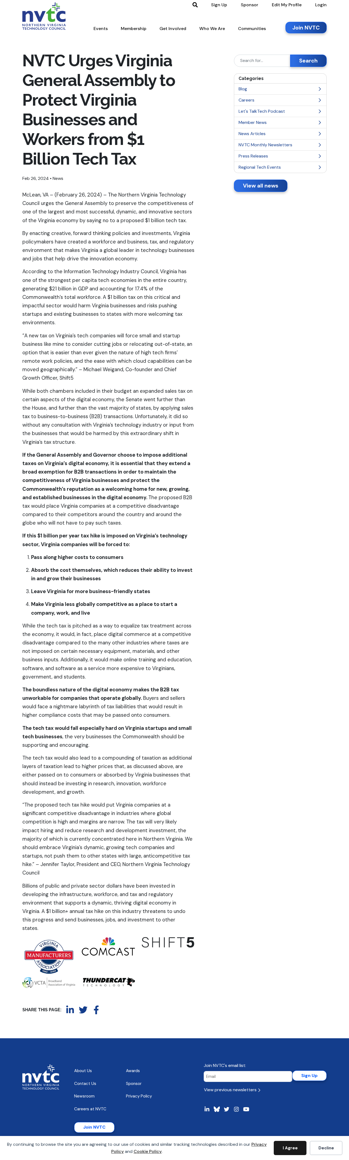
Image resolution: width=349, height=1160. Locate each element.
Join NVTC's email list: (225, 1065)
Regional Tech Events (260, 167)
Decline (326, 1148)
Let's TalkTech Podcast (262, 111)
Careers (246, 100)
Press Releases (253, 156)
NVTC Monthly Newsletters (265, 145)
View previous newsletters (231, 1090)
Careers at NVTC (90, 1109)
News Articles (252, 133)
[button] (100, 30)
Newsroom (84, 1096)
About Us (83, 1070)
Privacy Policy (139, 1096)
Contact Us (85, 1083)
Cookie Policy (148, 1151)
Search (308, 60)
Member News (253, 122)
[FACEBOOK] (96, 1010)
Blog (243, 89)
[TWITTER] (83, 1010)
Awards (133, 1070)
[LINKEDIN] (70, 1010)
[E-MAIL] (109, 1010)
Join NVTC (94, 1127)
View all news (260, 185)
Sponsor (134, 1083)
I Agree (290, 1148)
